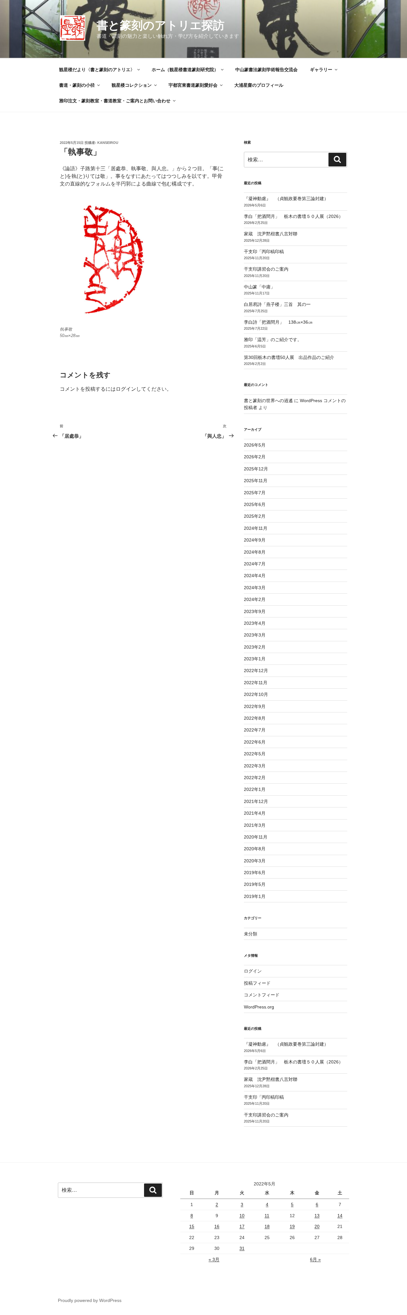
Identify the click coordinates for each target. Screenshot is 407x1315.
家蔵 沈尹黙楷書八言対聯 (270, 233)
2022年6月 (255, 742)
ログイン (126, 389)
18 (267, 1226)
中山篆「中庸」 (268, 286)
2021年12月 (256, 801)
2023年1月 (255, 658)
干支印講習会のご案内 (266, 269)
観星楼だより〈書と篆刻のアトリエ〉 (97, 69)
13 (317, 1215)
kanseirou (107, 143)
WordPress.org (259, 1006)
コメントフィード (261, 994)
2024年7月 (255, 563)
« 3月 (214, 1259)
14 (339, 1215)
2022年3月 (255, 765)
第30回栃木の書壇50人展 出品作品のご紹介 (289, 357)
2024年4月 (255, 575)
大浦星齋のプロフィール (258, 85)
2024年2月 (255, 599)
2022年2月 (255, 777)
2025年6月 (255, 504)
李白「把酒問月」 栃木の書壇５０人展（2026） (293, 216)
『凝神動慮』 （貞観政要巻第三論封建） (286, 198)
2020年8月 (255, 848)
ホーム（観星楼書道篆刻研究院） (185, 69)
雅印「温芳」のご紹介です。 (273, 339)
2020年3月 (255, 860)
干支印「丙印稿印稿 (264, 251)
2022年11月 (255, 682)
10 (242, 1215)
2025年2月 (255, 516)
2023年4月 (255, 623)
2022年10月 (256, 694)
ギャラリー (321, 69)
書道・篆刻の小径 (77, 85)
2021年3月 (255, 825)
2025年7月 (255, 492)
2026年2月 (255, 456)
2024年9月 (255, 540)
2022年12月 (256, 670)
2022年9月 (255, 706)
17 (242, 1226)
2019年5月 (255, 884)
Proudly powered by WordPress (89, 1300)
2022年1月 (255, 789)
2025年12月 (256, 468)
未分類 (250, 933)
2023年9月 (255, 611)
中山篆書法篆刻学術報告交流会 (266, 69)
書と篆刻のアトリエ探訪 (160, 25)
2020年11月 (255, 837)
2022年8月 (255, 718)
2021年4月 (255, 813)
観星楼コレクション (132, 85)
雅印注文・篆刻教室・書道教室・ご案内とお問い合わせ (114, 100)
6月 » (315, 1259)
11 (267, 1215)
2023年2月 (255, 647)
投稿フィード (257, 983)
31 (242, 1248)
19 (292, 1226)
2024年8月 (255, 552)
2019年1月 (255, 896)
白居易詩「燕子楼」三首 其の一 (279, 304)
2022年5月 (255, 753)
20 (317, 1226)
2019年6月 (255, 872)
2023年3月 (255, 634)
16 (216, 1226)
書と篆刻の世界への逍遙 (268, 400)
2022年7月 (255, 729)
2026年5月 (255, 445)
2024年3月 (255, 587)
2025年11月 (255, 480)
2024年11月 (255, 528)
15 (191, 1226)
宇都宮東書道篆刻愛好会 (193, 85)
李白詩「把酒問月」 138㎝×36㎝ (278, 322)
